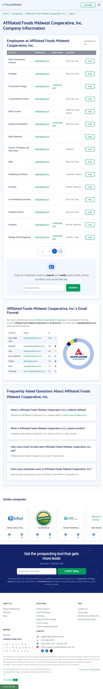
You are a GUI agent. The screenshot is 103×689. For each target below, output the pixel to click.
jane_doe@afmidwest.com (34, 371)
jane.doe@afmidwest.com (34, 346)
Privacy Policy (95, 669)
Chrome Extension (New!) (47, 626)
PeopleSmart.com (44, 581)
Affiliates (7, 612)
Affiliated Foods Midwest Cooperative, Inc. (46, 14)
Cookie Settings (9, 687)
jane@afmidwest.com (32, 366)
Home (6, 14)
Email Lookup (42, 623)
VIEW (90, 61)
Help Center (83, 612)
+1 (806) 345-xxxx (57, 124)
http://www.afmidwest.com (75, 415)
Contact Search (42, 609)
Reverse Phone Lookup (46, 619)
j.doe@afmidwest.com (33, 356)
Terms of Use (81, 578)
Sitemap (6, 635)
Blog (5, 616)
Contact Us (82, 609)
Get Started (88, 5)
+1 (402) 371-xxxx (57, 86)
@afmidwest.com (42, 61)
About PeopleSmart (11, 609)
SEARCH (73, 287)
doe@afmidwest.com (32, 351)
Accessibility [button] (7, 680)
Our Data (40, 616)
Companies (17, 14)
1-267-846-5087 (47, 640)
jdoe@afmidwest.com (32, 338)
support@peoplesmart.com (52, 636)
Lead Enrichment (43, 612)
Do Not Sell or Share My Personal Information (88, 617)
